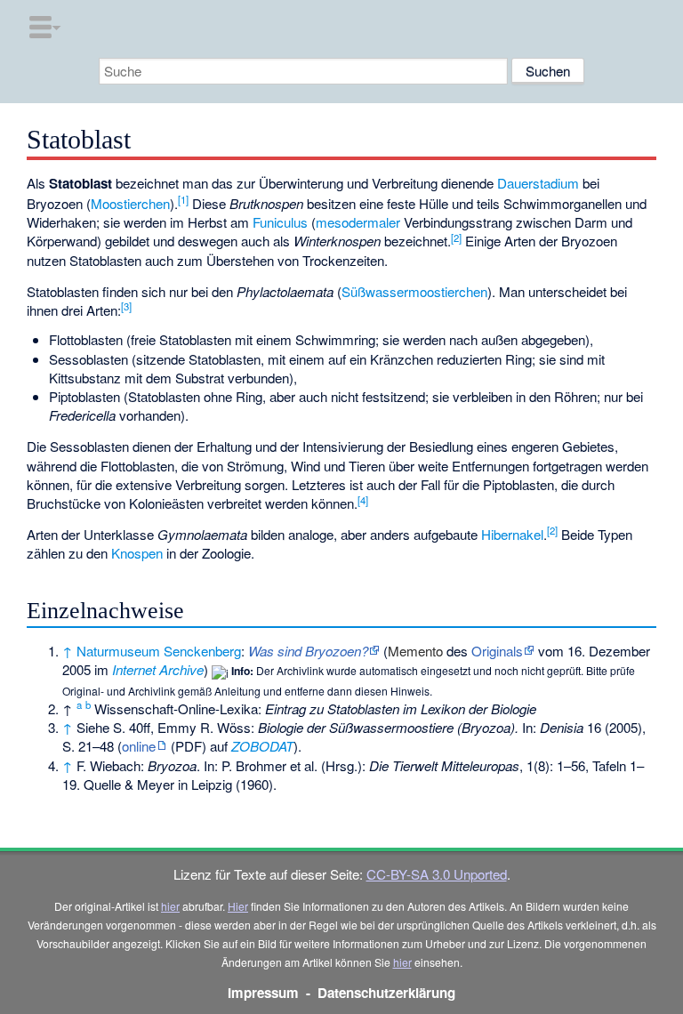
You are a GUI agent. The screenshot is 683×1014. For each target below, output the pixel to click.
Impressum (263, 992)
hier (170, 905)
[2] (456, 237)
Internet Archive (158, 669)
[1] (183, 199)
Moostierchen (130, 203)
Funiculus (280, 222)
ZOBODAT (262, 745)
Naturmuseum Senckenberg (158, 650)
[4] (363, 500)
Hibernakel (512, 534)
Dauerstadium (538, 182)
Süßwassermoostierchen (414, 291)
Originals (497, 650)
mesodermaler (358, 222)
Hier (238, 905)
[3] (126, 306)
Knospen (137, 552)
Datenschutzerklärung (386, 992)
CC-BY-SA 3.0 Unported (436, 874)
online (139, 745)
